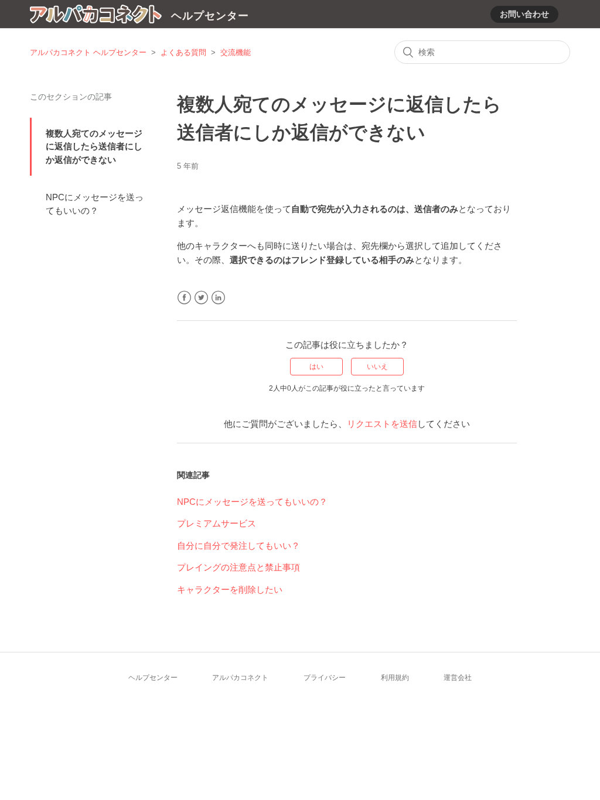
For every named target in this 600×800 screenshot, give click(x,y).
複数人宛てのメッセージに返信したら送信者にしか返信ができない (94, 146)
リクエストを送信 (382, 424)
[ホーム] (96, 16)
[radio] (316, 366)
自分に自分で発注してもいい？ (238, 546)
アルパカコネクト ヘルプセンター (88, 52)
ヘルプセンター (153, 677)
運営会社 (458, 677)
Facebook (184, 297)
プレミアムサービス (216, 523)
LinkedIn (218, 297)
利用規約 (395, 677)
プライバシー (325, 677)
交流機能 (235, 52)
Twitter (201, 297)
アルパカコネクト (240, 677)
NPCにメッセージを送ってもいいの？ (95, 204)
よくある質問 (183, 52)
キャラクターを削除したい (229, 589)
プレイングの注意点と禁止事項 (238, 567)
